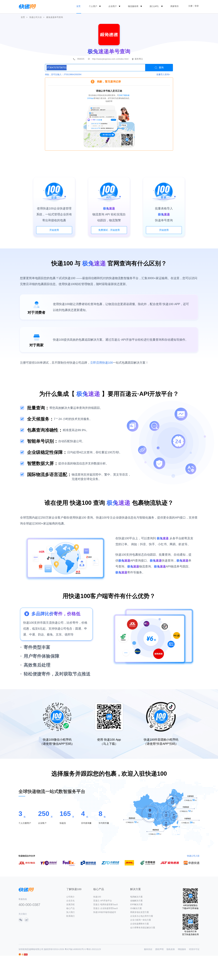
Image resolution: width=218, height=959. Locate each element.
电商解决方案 (136, 897)
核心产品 (70, 908)
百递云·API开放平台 (102, 900)
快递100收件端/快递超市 (104, 912)
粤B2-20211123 (93, 949)
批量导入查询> (163, 74)
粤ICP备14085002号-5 (75, 949)
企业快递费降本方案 (139, 924)
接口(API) (154, 6)
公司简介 (70, 897)
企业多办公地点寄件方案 (141, 916)
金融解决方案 (136, 900)
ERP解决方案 (136, 904)
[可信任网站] (24, 954)
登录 (197, 6)
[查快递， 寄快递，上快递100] (27, 6)
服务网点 (139, 59)
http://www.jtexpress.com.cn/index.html (110, 59)
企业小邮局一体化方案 (140, 920)
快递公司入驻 (193, 856)
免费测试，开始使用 (109, 230)
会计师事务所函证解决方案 (142, 927)
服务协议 (148, 949)
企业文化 (70, 900)
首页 (78, 6)
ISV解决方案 (136, 908)
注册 (190, 6)
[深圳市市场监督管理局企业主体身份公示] (20, 954)
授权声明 (159, 949)
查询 (161, 67)
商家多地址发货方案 (139, 912)
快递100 (97, 897)
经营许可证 (194, 949)
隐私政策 (171, 949)
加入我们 (70, 912)
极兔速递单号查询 (54, 17)
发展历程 (70, 904)
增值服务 (182, 949)
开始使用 (54, 230)
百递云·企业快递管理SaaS (105, 908)
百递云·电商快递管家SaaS (105, 904)
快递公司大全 (35, 17)
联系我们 (70, 916)
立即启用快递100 (101, 362)
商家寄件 (174, 6)
